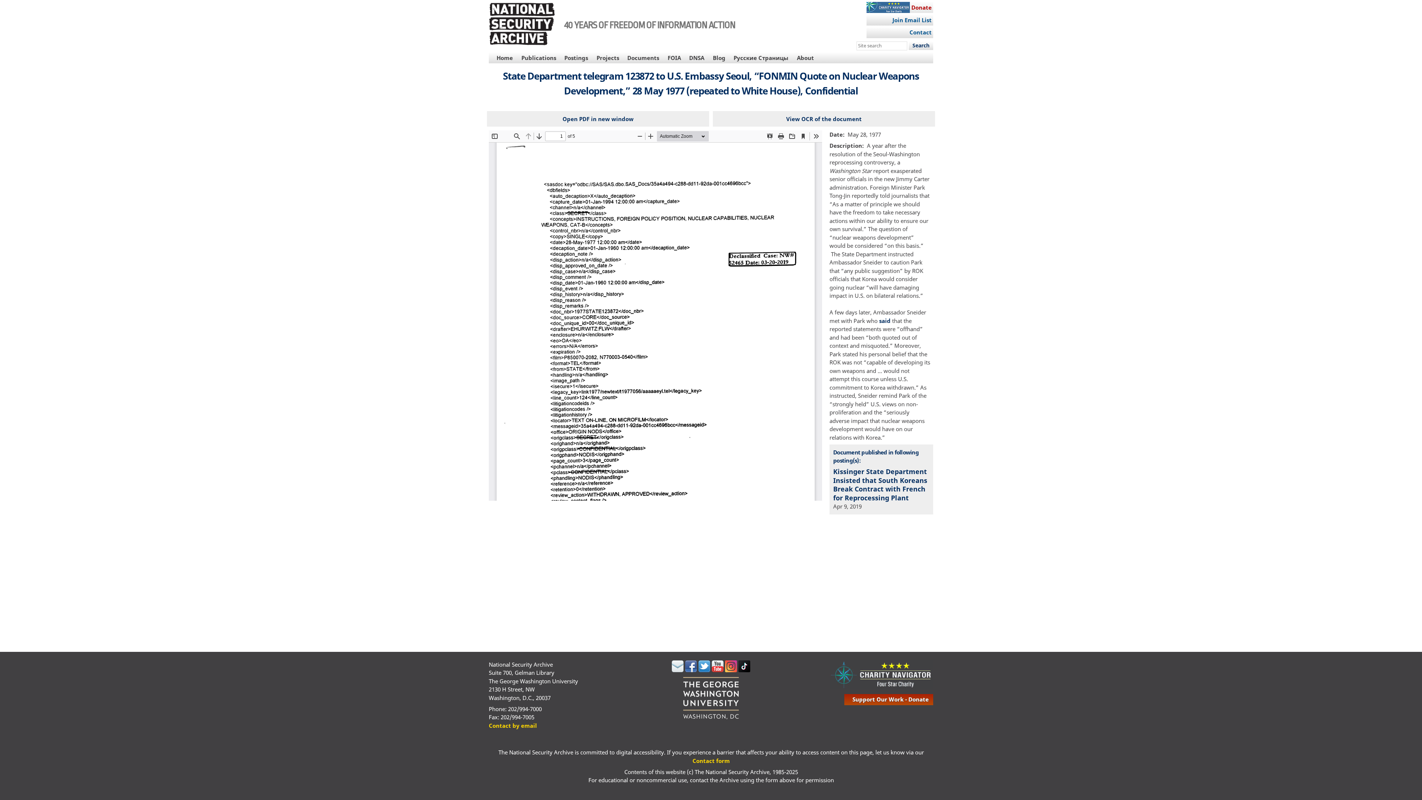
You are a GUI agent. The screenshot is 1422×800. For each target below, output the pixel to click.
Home (505, 57)
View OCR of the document (824, 119)
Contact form (711, 760)
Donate (921, 7)
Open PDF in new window (598, 119)
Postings (576, 57)
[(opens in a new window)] (678, 670)
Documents (643, 57)
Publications (538, 57)
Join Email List (912, 20)
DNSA (696, 57)
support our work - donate (890, 699)
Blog (719, 57)
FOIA (674, 57)
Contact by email (513, 725)
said (885, 320)
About (805, 57)
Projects (608, 57)
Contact (920, 32)
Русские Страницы (761, 57)
